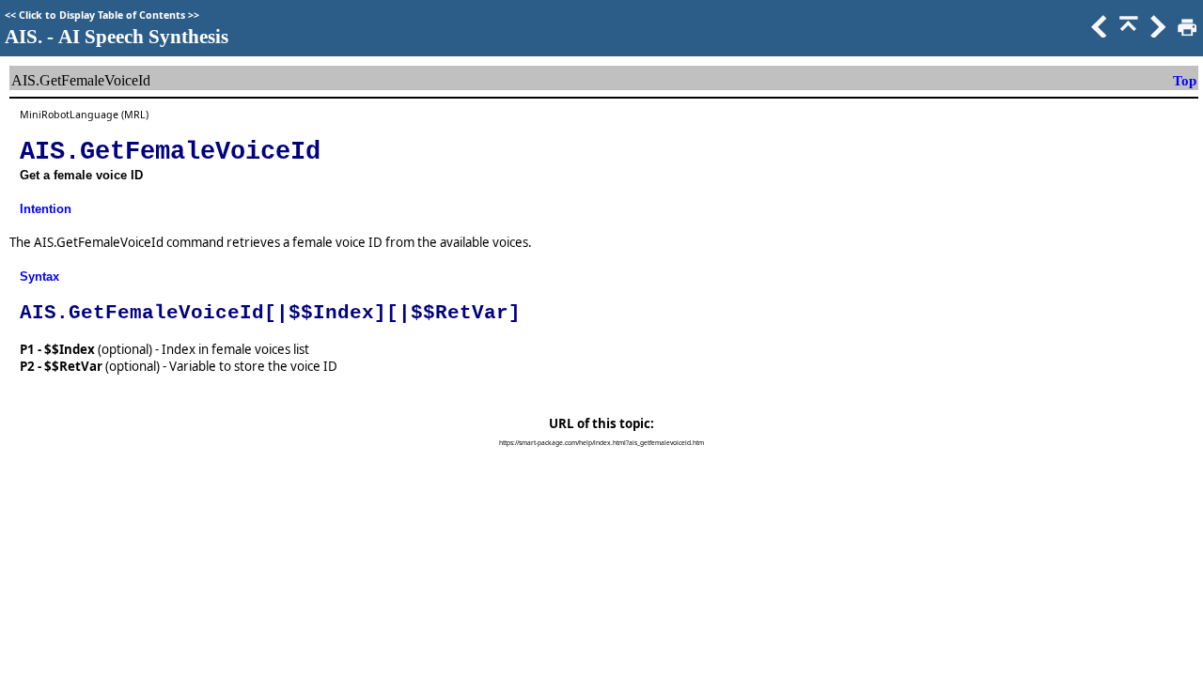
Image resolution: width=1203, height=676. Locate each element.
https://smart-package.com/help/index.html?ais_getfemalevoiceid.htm (601, 442)
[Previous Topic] (1098, 32)
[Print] (1185, 32)
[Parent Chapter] (1127, 32)
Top (1184, 80)
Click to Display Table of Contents (102, 15)
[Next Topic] (1156, 32)
